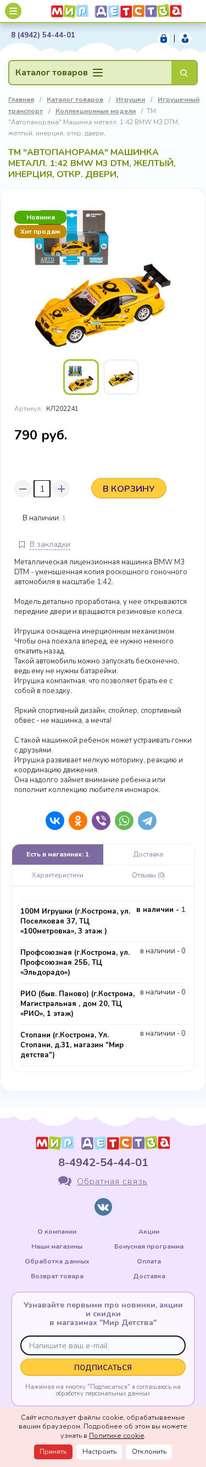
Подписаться (103, 1368)
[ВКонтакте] (52, 820)
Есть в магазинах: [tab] (57, 854)
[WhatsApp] (121, 820)
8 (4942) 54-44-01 (43, 35)
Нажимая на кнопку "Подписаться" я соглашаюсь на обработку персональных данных (103, 1390)
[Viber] (98, 820)
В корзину (129, 489)
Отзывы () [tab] (148, 875)
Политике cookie (116, 1436)
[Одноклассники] (75, 820)
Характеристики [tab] (57, 875)
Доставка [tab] (148, 854)
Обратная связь (112, 1181)
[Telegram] (144, 820)
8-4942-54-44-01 (103, 1162)
